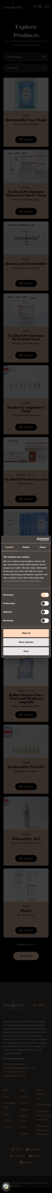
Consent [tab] (9, 547)
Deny (26, 651)
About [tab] (43, 547)
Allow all (26, 633)
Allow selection (26, 642)
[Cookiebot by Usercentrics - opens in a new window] (37, 539)
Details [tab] (26, 547)
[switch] (45, 603)
